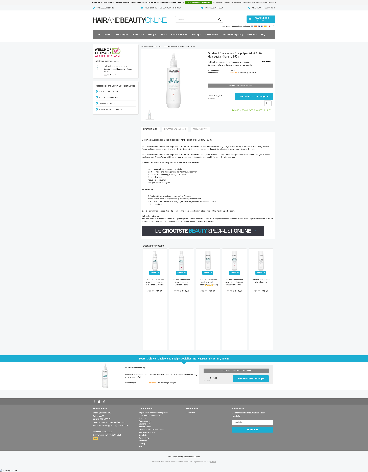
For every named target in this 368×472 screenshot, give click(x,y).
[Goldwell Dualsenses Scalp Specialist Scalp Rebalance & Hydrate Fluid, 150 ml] (155, 260)
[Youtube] (99, 401)
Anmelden (190, 413)
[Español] (265, 26)
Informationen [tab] (150, 129)
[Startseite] (98, 34)
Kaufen (154, 273)
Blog (263, 34)
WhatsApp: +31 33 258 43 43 (263, 8)
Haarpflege (121, 34)
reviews (213, 462)
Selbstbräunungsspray (233, 34)
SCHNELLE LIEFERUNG (105, 8)
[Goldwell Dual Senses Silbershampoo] (261, 260)
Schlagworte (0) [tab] (200, 129)
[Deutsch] (255, 26)
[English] (259, 26)
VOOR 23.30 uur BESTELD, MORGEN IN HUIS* (162, 8)
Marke (108, 34)
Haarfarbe (138, 34)
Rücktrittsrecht (145, 427)
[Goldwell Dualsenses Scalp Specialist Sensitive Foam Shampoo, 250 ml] (181, 260)
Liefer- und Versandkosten (150, 415)
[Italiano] (269, 26)
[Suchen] (219, 19)
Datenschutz (144, 438)
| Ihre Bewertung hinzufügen (246, 72)
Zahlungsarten (145, 421)
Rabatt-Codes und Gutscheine (151, 429)
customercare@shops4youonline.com (108, 422)
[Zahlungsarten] (95, 438)
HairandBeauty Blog (214, 8)
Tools (162, 34)
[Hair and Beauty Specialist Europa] (130, 16)
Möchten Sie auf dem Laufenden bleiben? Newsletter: (248, 414)
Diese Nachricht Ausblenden (198, 2)
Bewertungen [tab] (170, 129)
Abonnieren (252, 430)
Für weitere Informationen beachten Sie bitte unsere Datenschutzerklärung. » (244, 2)
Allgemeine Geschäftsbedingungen (153, 413)
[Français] (262, 26)
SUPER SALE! (211, 34)
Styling (151, 34)
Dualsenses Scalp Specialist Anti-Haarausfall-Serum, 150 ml (118, 69)
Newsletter (143, 435)
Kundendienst (144, 424)
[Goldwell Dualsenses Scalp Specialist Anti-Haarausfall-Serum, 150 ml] (97, 67)
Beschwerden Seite (147, 432)
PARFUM (251, 34)
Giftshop (196, 34)
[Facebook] (94, 401)
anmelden (226, 26)
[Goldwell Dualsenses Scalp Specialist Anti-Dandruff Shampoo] (234, 260)
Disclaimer (143, 441)
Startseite (144, 46)
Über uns (142, 418)
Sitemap (142, 443)
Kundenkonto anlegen (241, 26)
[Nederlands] (252, 26)
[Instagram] (104, 401)
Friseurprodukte (178, 34)
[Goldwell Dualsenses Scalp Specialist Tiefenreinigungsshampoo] (208, 260)
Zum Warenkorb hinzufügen (253, 96)
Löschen (116, 61)
